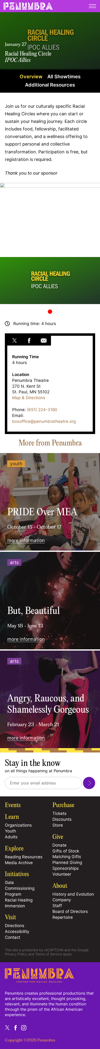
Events (13, 805)
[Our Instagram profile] (24, 1027)
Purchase (63, 805)
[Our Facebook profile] (15, 1027)
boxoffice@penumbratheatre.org (44, 421)
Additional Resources (50, 85)
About (59, 886)
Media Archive (19, 862)
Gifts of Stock (65, 851)
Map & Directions (28, 397)
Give (57, 837)
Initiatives (17, 874)
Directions (14, 925)
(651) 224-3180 (42, 409)
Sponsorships (65, 868)
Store (57, 825)
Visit (10, 917)
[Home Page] (39, 981)
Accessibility (17, 931)
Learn (12, 817)
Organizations (18, 825)
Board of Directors (70, 911)
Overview (31, 76)
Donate (59, 845)
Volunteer (61, 874)
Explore (14, 848)
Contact (12, 937)
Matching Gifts (66, 856)
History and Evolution (73, 894)
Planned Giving (67, 862)
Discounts (62, 819)
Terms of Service (48, 954)
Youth (10, 831)
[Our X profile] (7, 1027)
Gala (9, 882)
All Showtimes (64, 76)
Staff (57, 905)
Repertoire (62, 917)
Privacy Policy (16, 954)
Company (61, 899)
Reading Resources (23, 856)
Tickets (59, 813)
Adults (11, 836)
